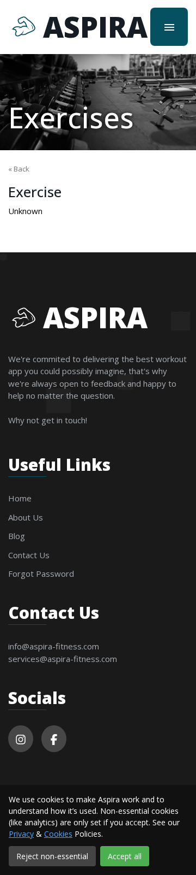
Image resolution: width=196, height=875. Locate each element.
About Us (25, 517)
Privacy (21, 834)
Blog (16, 535)
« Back (18, 169)
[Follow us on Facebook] (53, 738)
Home (20, 498)
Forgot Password (41, 573)
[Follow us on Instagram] (20, 738)
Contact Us (29, 554)
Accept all (125, 856)
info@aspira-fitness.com (53, 646)
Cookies (58, 834)
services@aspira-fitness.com (62, 658)
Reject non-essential (52, 856)
